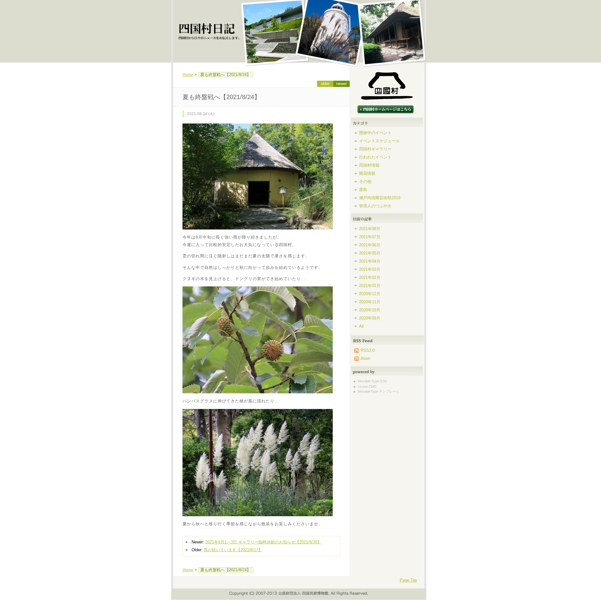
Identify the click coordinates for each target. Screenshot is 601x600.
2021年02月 (369, 277)
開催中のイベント (375, 132)
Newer (341, 83)
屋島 (363, 189)
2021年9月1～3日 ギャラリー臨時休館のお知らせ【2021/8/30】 (263, 542)
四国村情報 (369, 165)
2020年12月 (369, 293)
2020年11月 (369, 302)
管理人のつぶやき (375, 206)
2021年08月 (369, 228)
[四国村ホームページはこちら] (385, 100)
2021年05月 (369, 253)
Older (325, 83)
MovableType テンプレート (379, 391)
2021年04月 (369, 261)
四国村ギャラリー (375, 149)
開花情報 (367, 173)
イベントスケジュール (379, 141)
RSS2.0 (368, 350)
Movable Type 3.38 (372, 381)
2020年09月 (369, 318)
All (361, 326)
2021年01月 (369, 285)
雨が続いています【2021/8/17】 (233, 549)
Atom (365, 358)
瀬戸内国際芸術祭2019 (379, 197)
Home (187, 74)
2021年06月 (369, 245)
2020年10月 (369, 310)
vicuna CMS (367, 386)
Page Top (408, 580)
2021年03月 (369, 269)
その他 (365, 181)
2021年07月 (369, 236)
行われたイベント (375, 157)
